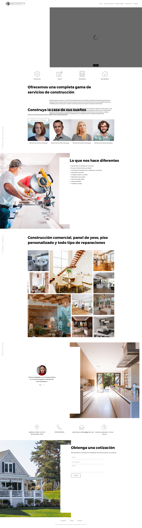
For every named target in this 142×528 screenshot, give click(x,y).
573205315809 (59, 432)
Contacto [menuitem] (83, 524)
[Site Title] (15, 3)
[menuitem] (100, 3)
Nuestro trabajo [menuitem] (77, 524)
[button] (94, 65)
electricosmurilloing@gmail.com (83, 432)
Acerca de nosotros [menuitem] (59, 524)
